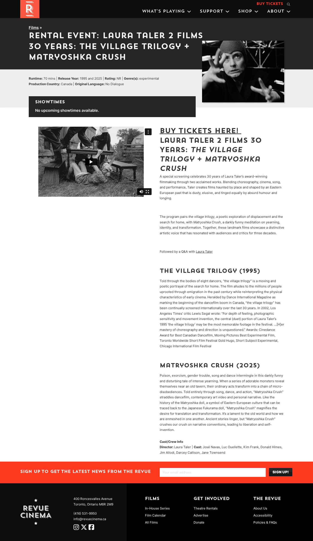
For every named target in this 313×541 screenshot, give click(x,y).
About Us (260, 508)
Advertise (201, 515)
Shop (245, 11)
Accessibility (262, 515)
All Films (151, 522)
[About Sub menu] (288, 11)
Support (211, 11)
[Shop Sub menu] (256, 11)
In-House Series (157, 508)
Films (34, 27)
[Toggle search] (288, 4)
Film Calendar (155, 515)
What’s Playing (163, 11)
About (275, 11)
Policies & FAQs (265, 522)
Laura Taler (204, 252)
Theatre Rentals (206, 508)
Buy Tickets (270, 4)
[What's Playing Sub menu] (189, 11)
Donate (199, 522)
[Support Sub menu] (227, 11)
